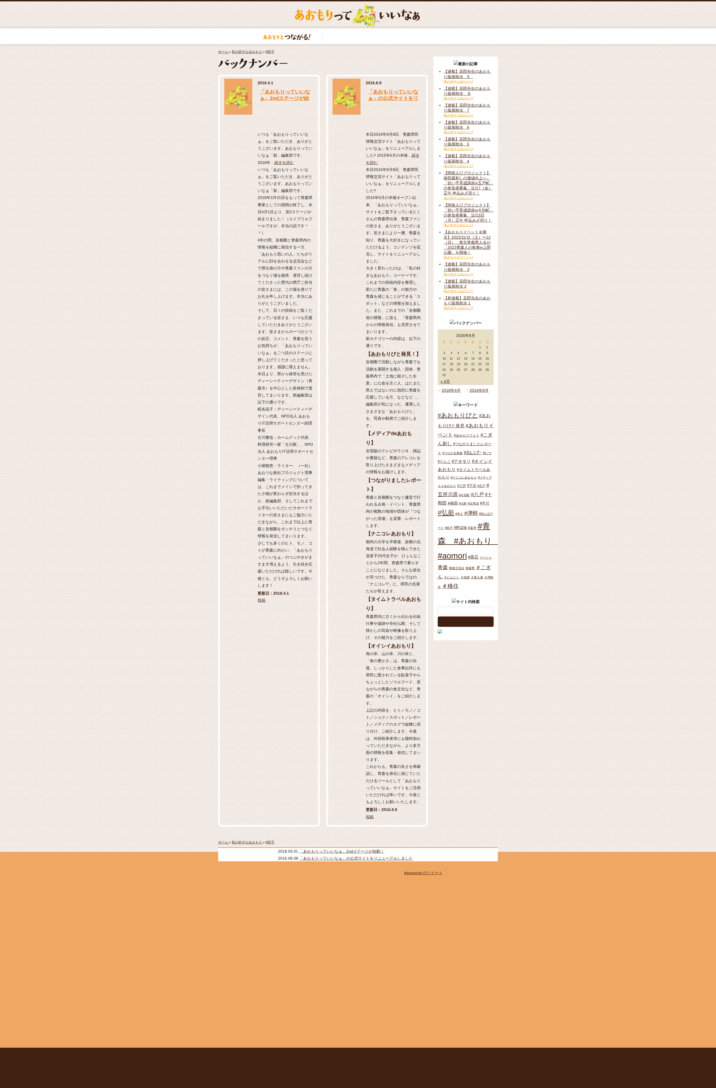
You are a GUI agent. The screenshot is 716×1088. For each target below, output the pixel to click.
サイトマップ (306, 1055)
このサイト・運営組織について (264, 1055)
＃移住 (450, 586)
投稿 (261, 600)
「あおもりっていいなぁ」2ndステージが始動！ (285, 98)
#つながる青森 (452, 453)
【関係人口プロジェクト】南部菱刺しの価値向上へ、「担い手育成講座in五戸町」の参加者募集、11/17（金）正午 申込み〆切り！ (469, 183)
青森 (443, 567)
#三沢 (461, 486)
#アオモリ (461, 461)
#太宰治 (473, 503)
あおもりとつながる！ (287, 36)
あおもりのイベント (358, 36)
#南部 (453, 503)
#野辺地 (460, 528)
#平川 (484, 503)
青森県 (470, 568)
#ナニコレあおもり (464, 477)
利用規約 (332, 1055)
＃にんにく (451, 577)
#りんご (444, 461)
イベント (486, 557)
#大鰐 (463, 503)
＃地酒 (465, 577)
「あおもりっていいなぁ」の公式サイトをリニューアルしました (393, 98)
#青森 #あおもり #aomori (469, 540)
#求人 (459, 513)
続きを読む (284, 162)
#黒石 (473, 557)
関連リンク (468, 1055)
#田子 (449, 527)
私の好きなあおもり (429, 36)
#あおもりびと (458, 415)
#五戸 (481, 485)
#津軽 (471, 513)
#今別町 (464, 495)
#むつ (487, 453)
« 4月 (445, 381)
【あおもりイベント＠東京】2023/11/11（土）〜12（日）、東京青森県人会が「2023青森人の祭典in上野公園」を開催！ (467, 242)
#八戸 (477, 494)
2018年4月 (451, 390)
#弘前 (446, 512)
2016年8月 (479, 390)
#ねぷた (473, 452)
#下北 (471, 486)
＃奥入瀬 (477, 577)
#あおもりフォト (466, 435)
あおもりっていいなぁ (357, 15)
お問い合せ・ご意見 (436, 1055)
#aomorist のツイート (423, 873)
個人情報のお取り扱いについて (379, 1055)
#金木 (472, 528)
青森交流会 (456, 568)
